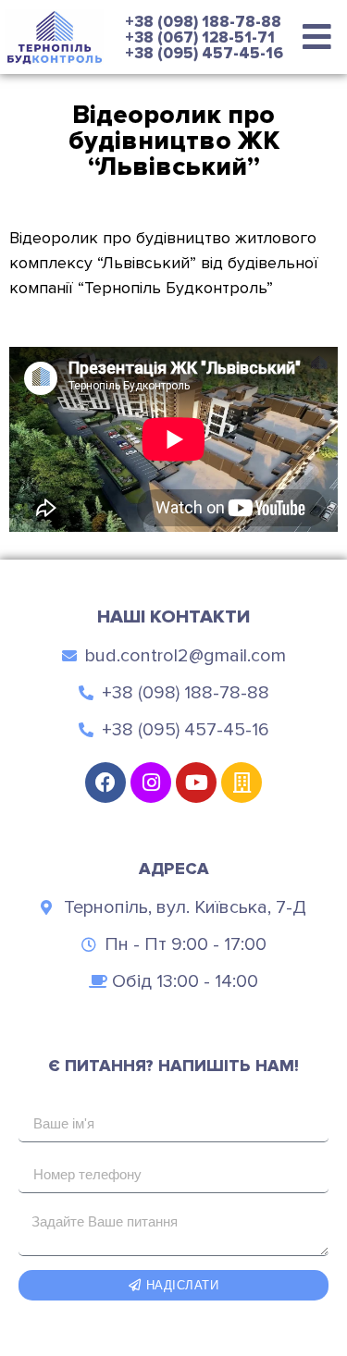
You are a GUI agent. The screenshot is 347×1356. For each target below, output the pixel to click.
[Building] (241, 782)
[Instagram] (150, 782)
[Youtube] (196, 782)
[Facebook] (105, 782)
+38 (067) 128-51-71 (200, 37)
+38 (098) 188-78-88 (203, 21)
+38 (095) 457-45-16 (204, 53)
